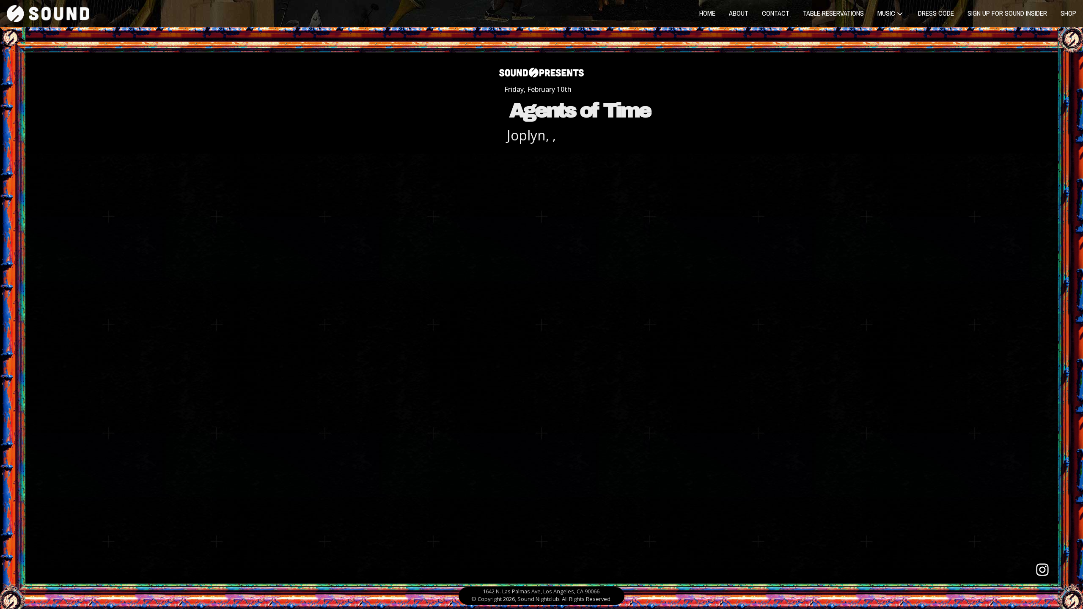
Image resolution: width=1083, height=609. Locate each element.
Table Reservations (833, 13)
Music (886, 13)
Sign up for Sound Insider (1007, 13)
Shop (1068, 13)
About (738, 13)
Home (707, 13)
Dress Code (936, 13)
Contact (775, 13)
